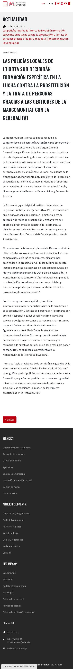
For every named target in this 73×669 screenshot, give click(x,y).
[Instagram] (61, 4)
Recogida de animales (13, 454)
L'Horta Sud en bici (12, 460)
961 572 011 (13, 632)
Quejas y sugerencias (13, 539)
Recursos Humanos (12, 526)
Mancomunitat (9, 572)
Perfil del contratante (13, 520)
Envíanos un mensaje (17, 648)
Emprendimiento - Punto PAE (17, 447)
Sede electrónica (11, 546)
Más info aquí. (29, 666)
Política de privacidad (13, 599)
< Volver (9, 419)
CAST (50, 3)
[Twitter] (58, 4)
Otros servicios (10, 493)
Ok (21, 666)
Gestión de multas (11, 486)
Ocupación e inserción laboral (17, 480)
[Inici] (4, 26)
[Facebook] (55, 4)
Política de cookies (12, 605)
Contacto (7, 552)
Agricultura (8, 467)
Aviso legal (8, 592)
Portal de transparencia (14, 585)
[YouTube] (65, 4)
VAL (43, 3)
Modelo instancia (11, 533)
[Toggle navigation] (5, 4)
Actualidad (16, 26)
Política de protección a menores (19, 612)
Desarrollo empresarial (14, 473)
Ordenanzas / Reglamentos (16, 513)
